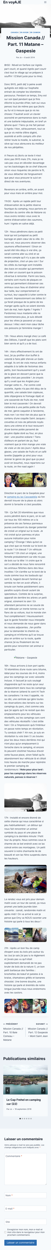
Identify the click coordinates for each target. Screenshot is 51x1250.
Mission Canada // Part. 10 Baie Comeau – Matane (13, 1032)
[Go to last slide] (7, 1090)
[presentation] (25, 1079)
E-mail (10, 1208)
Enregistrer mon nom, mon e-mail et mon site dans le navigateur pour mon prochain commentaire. (26, 1232)
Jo (21, 57)
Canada (15, 32)
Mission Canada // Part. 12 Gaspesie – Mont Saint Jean (38, 1030)
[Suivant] (43, 1090)
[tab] (20, 1118)
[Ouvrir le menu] (45, 2)
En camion (35, 32)
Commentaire (14, 1156)
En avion (24, 32)
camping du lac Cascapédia (22, 496)
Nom (9, 1195)
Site (8, 1222)
